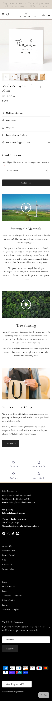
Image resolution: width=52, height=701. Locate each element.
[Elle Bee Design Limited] (26, 14)
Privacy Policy (8, 600)
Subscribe (10, 648)
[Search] (9, 14)
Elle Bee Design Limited (15, 691)
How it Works (8, 586)
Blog (4, 559)
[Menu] (3, 14)
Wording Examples (10, 609)
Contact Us (11, 443)
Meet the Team (8, 550)
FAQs (4, 591)
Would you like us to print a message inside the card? (26, 162)
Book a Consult (9, 555)
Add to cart (26, 182)
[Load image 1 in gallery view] (26, 45)
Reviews (5, 605)
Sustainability (8, 569)
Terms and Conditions (11, 595)
